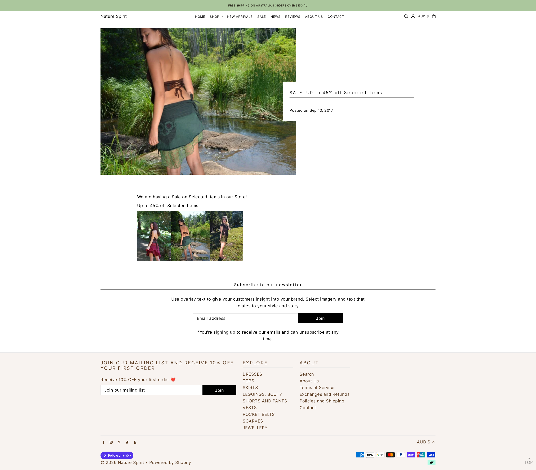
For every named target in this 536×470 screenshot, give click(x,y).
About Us (309, 380)
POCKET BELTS (259, 414)
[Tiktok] (127, 442)
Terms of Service (317, 387)
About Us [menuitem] (314, 17)
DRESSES (252, 374)
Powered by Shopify (170, 462)
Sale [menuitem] (261, 17)
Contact (308, 407)
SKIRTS (250, 387)
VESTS (250, 407)
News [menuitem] (276, 17)
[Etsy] (135, 442)
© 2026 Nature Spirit (122, 462)
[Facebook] (103, 442)
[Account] (413, 16)
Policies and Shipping (322, 400)
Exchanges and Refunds (325, 394)
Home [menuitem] (200, 17)
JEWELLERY (255, 427)
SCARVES (253, 421)
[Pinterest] (119, 442)
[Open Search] (406, 16)
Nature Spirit (113, 16)
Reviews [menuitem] (293, 17)
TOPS (248, 380)
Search (307, 374)
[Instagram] (111, 442)
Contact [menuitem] (336, 17)
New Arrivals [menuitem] (240, 17)
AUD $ (423, 16)
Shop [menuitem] (215, 17)
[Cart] (434, 16)
